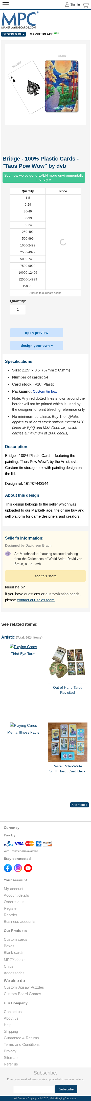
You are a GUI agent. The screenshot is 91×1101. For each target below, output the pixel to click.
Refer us (11, 1064)
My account (13, 889)
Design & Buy (14, 34)
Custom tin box (45, 391)
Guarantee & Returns (21, 1038)
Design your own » (37, 345)
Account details (16, 895)
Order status (14, 902)
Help (7, 1025)
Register (11, 908)
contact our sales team (36, 600)
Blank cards (14, 952)
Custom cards (15, 939)
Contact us (13, 1012)
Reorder (10, 915)
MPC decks (15, 960)
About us (11, 1018)
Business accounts (19, 921)
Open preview (36, 333)
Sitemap (10, 1057)
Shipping (11, 1031)
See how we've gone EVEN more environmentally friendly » (43, 177)
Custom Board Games (22, 994)
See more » (79, 805)
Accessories (14, 973)
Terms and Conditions (22, 1044)
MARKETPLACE (45, 34)
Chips (8, 966)
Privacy (10, 1051)
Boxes (9, 946)
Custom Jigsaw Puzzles (24, 987)
